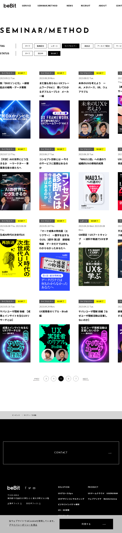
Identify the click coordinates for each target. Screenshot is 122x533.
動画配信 (40, 46)
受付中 (40, 53)
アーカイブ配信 (103, 46)
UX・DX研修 (63, 510)
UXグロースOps (65, 493)
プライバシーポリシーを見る (23, 524)
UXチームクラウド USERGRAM (103, 493)
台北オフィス (32, 503)
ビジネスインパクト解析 (69, 504)
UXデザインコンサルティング (71, 498)
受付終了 (54, 53)
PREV (36, 378)
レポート (54, 46)
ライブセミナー (70, 46)
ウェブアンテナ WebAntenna (102, 498)
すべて (27, 53)
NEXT (85, 378)
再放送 (87, 46)
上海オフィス (13, 503)
